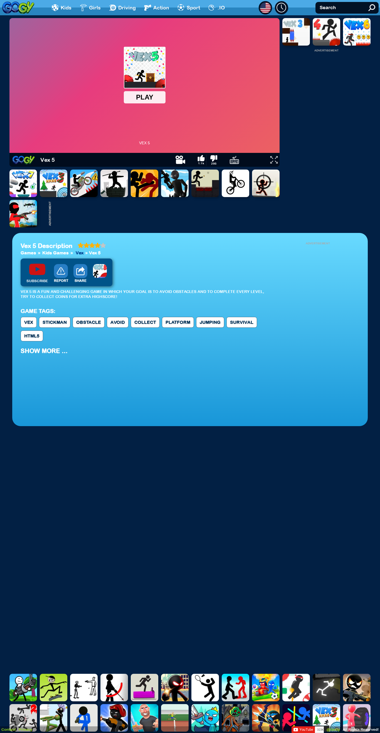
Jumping (210, 322)
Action (161, 8)
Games (28, 252)
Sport (193, 8)
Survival (241, 322)
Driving (127, 8)
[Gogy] (23, 160)
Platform (178, 322)
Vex (79, 252)
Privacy (25, 729)
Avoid (117, 322)
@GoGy (333, 729)
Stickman (55, 322)
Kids (66, 8)
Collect (145, 322)
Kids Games (55, 252)
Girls (95, 8)
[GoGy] (18, 7)
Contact (8, 729)
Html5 (32, 335)
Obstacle (88, 322)
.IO (221, 8)
